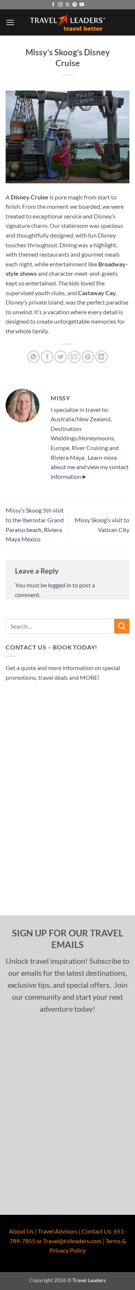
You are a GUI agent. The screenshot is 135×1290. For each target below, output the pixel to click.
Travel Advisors (58, 1231)
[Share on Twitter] (60, 357)
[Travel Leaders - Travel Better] (67, 22)
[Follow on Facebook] (53, 4)
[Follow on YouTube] (82, 4)
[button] (10, 22)
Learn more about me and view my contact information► (90, 467)
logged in (59, 585)
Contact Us (96, 1231)
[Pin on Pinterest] (88, 357)
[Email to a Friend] (74, 357)
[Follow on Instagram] (60, 4)
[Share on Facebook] (47, 357)
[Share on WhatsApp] (33, 357)
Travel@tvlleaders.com (72, 1240)
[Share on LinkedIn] (101, 357)
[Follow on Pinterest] (74, 4)
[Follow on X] (67, 4)
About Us (21, 1231)
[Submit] (121, 626)
